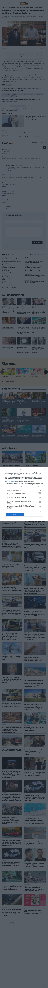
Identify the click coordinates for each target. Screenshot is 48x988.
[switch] (39, 493)
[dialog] (24, 494)
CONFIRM (15, 514)
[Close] (45, 469)
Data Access (24, 518)
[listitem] (24, 490)
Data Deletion (17, 518)
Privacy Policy (31, 518)
